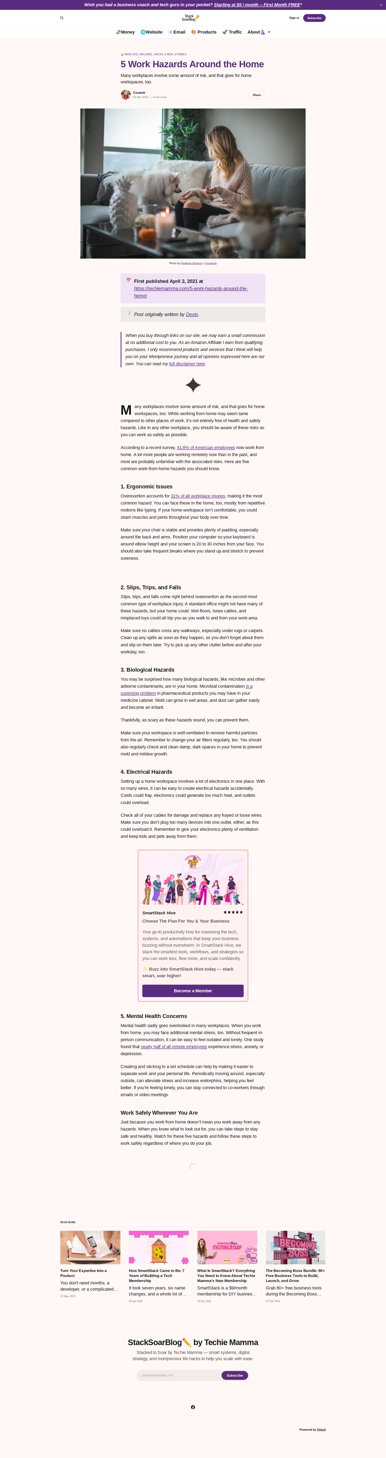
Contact (211, 1425)
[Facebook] (193, 1407)
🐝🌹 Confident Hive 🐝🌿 (252, 1425)
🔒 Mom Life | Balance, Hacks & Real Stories (153, 54)
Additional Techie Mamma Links (113, 1425)
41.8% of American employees (206, 447)
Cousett (139, 92)
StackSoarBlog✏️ (177, 1434)
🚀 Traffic (232, 32)
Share (257, 95)
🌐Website (151, 32)
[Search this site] (62, 18)
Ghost (321, 1429)
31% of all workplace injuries (198, 495)
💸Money (125, 32)
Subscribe (314, 18)
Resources (186, 1425)
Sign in (294, 17)
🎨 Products (204, 32)
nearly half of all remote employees (174, 1046)
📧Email (176, 32)
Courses (160, 1425)
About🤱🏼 (256, 32)
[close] (381, 5)
